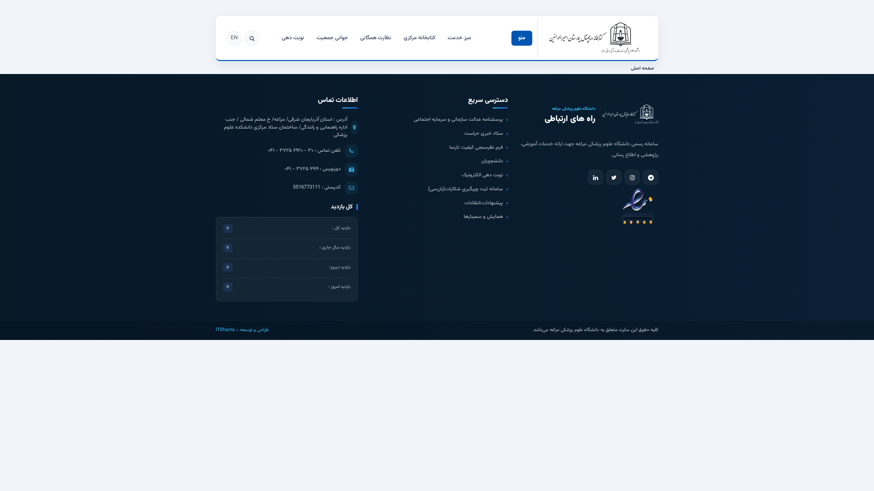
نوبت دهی (293, 38)
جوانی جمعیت (332, 38)
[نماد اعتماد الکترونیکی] (637, 206)
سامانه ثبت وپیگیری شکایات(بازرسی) (465, 189)
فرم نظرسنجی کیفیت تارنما (476, 147)
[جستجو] (251, 38)
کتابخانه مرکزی (419, 38)
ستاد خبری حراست (483, 133)
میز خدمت (459, 38)
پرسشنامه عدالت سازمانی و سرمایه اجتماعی (458, 119)
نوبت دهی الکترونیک (482, 175)
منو (521, 38)
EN (234, 38)
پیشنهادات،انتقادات (483, 203)
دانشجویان (492, 161)
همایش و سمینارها (483, 217)
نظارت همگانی (375, 38)
